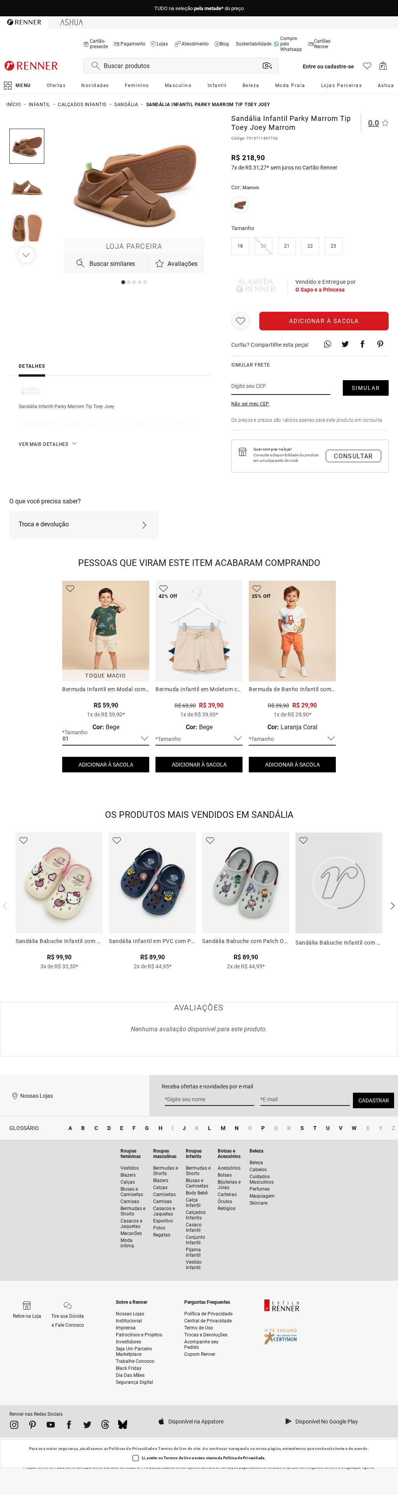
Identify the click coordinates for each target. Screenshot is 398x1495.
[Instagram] (14, 1426)
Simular (366, 388)
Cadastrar (373, 1100)
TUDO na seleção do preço (199, 8)
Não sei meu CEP (250, 404)
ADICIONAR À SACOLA (106, 764)
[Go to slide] (123, 282)
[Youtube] (51, 1426)
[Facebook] (69, 1426)
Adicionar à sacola (324, 321)
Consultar (353, 456)
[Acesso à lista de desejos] (367, 68)
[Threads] (105, 1426)
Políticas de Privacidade (131, 1448)
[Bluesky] (122, 1426)
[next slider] (4, 905)
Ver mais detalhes (43, 444)
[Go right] (26, 255)
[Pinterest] (32, 1426)
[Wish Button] (240, 321)
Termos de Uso (172, 1448)
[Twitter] (87, 1426)
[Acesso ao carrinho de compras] (383, 68)
